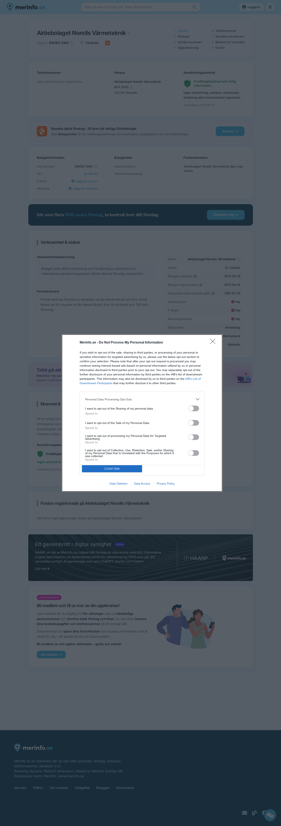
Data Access (142, 483)
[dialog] (142, 413)
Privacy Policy (166, 483)
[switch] (193, 408)
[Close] (214, 343)
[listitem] (142, 399)
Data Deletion (119, 483)
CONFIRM (112, 468)
